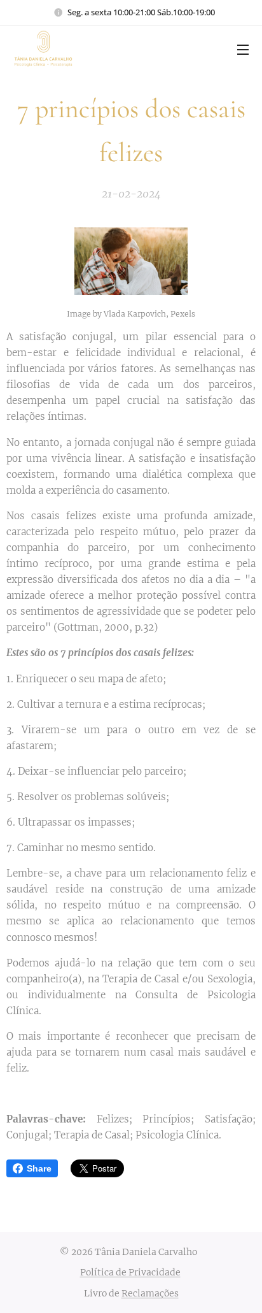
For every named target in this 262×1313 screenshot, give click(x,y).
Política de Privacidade (130, 1272)
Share (39, 1168)
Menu (243, 49)
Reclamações (150, 1293)
